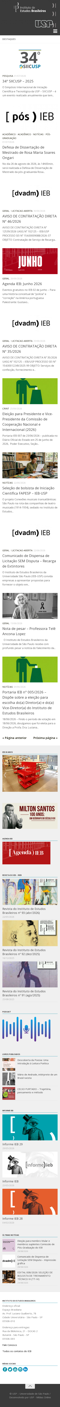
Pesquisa (7, 75)
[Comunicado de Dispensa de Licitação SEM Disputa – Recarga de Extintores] (30, 533)
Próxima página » (45, 738)
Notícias (38, 134)
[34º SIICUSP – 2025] (30, 58)
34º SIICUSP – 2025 (18, 81)
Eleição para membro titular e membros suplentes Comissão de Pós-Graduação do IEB (36, 1244)
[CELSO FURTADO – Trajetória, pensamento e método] (8, 1093)
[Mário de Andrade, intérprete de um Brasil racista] (8, 1079)
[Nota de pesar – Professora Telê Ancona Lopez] (30, 606)
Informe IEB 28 (12, 1218)
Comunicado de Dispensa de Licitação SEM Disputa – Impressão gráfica (36, 1260)
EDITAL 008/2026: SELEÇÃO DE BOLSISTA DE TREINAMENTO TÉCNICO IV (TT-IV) (35, 1276)
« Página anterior (14, 738)
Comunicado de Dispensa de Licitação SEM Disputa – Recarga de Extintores (29, 560)
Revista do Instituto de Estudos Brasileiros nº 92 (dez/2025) (24, 952)
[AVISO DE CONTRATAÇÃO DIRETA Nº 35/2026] (30, 324)
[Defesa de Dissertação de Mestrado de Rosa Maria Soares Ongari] (30, 117)
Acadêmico (9, 134)
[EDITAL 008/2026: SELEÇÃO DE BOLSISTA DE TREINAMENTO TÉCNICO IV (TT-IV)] (8, 1276)
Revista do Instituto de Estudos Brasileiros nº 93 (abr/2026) (24, 911)
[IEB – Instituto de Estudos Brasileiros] (30, 8)
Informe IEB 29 (12, 1144)
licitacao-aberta (22, 210)
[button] (4, 775)
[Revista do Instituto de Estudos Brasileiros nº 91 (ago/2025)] (30, 974)
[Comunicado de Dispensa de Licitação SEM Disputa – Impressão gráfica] (8, 1261)
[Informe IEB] (30, 1165)
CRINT (5, 408)
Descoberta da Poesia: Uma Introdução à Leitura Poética (33, 1061)
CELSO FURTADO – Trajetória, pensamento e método (34, 1090)
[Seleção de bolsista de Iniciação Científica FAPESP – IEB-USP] (30, 465)
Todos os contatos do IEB (16, 1351)
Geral (5, 210)
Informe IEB (10, 1181)
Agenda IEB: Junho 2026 (22, 283)
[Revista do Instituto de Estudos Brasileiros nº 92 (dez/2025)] (30, 933)
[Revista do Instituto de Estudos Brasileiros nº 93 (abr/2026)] (30, 892)
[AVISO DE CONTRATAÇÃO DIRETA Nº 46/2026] (30, 193)
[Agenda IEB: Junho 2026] (30, 261)
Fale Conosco (9, 1345)
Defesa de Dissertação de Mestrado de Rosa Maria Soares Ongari (28, 152)
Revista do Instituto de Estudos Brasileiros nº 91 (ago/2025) (24, 993)
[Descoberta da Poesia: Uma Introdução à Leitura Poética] (8, 1064)
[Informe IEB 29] (30, 1127)
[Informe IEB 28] (30, 1202)
